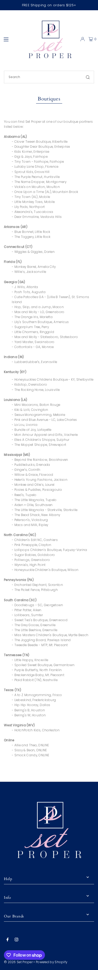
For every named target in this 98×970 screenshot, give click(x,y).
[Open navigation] (11, 39)
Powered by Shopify (51, 962)
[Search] (88, 77)
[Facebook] (8, 940)
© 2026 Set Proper (18, 962)
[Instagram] (16, 940)
